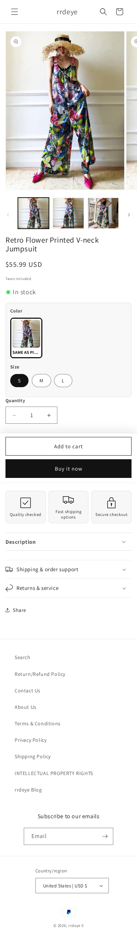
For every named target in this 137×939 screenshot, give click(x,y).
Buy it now (69, 468)
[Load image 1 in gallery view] (33, 213)
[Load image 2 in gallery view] (68, 213)
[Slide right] (129, 215)
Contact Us (28, 690)
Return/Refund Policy (40, 674)
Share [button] (19, 610)
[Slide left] (8, 215)
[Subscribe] (105, 836)
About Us (26, 707)
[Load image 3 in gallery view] (103, 213)
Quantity (15, 400)
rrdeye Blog (28, 789)
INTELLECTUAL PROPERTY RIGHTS (54, 773)
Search (23, 657)
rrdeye (74, 925)
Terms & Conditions (38, 723)
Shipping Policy (33, 756)
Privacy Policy (30, 740)
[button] (15, 12)
